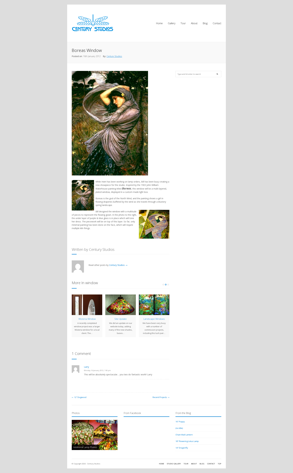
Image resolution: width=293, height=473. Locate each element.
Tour (183, 23)
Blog (205, 23)
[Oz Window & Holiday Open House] (87, 304)
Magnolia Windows (120, 318)
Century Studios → (118, 265)
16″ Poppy (180, 421)
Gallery (171, 23)
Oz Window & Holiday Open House (87, 320)
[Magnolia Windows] (120, 304)
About (194, 23)
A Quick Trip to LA (154, 318)
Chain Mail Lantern (184, 434)
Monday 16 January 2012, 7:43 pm (97, 370)
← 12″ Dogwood (79, 397)
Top (219, 463)
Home (159, 23)
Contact (217, 23)
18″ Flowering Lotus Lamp (187, 441)
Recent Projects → (161, 397)
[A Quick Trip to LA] (154, 304)
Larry (86, 366)
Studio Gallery (174, 463)
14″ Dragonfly (181, 447)
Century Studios (114, 56)
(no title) (179, 428)
